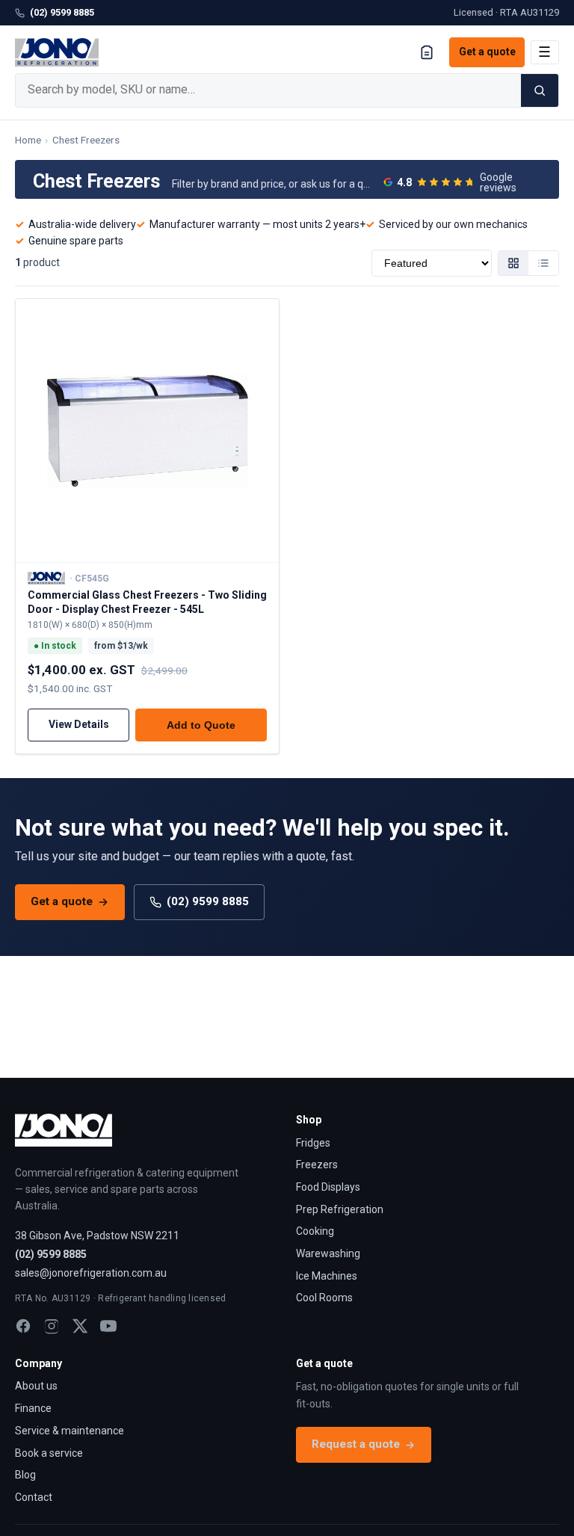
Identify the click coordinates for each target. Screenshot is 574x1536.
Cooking (315, 1231)
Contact (33, 1497)
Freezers (317, 1164)
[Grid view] (513, 263)
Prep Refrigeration (339, 1209)
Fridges (313, 1143)
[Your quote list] (426, 52)
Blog (25, 1475)
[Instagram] (51, 1326)
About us (36, 1386)
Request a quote (356, 1444)
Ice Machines (326, 1276)
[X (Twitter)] (80, 1326)
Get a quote (487, 52)
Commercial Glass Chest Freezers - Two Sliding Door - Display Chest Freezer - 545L (147, 602)
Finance (33, 1408)
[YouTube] (108, 1326)
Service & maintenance (69, 1431)
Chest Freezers (86, 140)
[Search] (539, 90)
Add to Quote (201, 725)
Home (28, 140)
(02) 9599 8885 (62, 12)
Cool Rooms (324, 1298)
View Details (79, 724)
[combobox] (268, 90)
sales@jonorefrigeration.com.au (91, 1273)
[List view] (543, 263)
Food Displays (328, 1187)
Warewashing (328, 1253)
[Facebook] (23, 1326)
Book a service (49, 1453)
